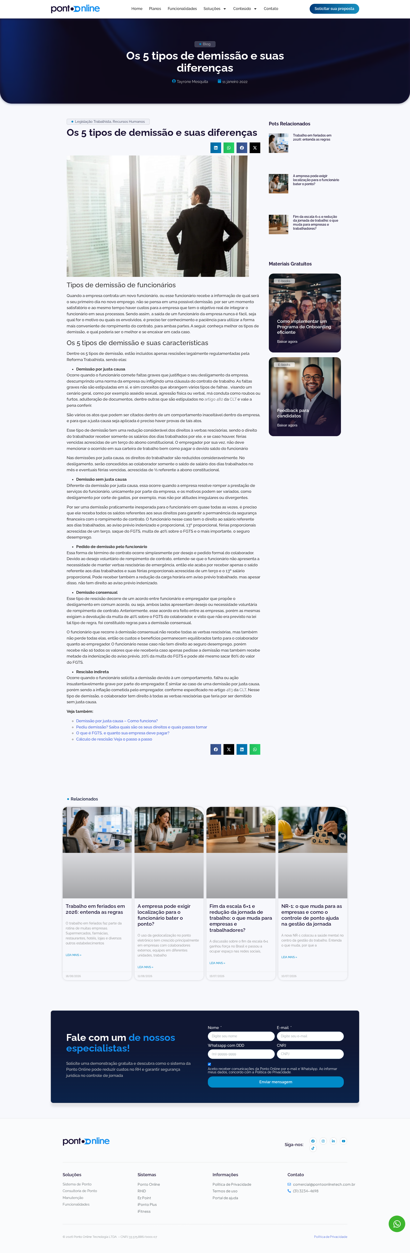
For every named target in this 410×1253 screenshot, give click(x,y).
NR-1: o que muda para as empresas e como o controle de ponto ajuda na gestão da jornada (311, 915)
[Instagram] (323, 1141)
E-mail (283, 1028)
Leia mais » (73, 955)
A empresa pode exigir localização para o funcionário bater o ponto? (316, 180)
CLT (234, 399)
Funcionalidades (182, 8)
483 (229, 689)
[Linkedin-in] (333, 1141)
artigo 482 (214, 399)
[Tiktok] (313, 1148)
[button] (215, 147)
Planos (155, 8)
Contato (271, 8)
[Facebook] (313, 1141)
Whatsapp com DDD (226, 1046)
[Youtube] (343, 1141)
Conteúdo (242, 8)
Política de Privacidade (330, 1237)
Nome (214, 1028)
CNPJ (281, 1046)
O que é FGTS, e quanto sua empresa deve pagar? (122, 733)
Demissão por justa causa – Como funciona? (117, 720)
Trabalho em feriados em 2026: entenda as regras (312, 137)
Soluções (212, 8)
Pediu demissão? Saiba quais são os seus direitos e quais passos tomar (141, 727)
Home (136, 8)
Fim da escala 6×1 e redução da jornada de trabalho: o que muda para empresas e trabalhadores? (315, 222)
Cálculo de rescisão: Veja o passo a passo (114, 739)
